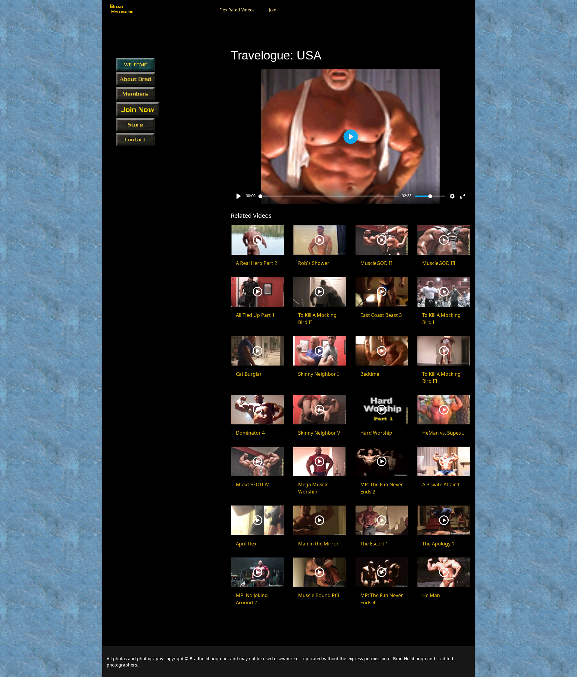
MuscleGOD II (376, 263)
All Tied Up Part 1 (255, 315)
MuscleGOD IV (252, 484)
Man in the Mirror (318, 543)
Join (272, 10)
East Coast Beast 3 (381, 315)
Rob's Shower (313, 263)
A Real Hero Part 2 (256, 263)
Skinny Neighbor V (319, 433)
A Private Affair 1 (441, 484)
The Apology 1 (438, 543)
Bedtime (369, 374)
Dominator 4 (250, 433)
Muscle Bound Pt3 (318, 595)
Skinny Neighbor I (318, 374)
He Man (431, 595)
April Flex (246, 543)
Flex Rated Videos (237, 10)
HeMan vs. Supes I (443, 433)
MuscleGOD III (438, 263)
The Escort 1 (374, 543)
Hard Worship (376, 433)
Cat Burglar (249, 374)
